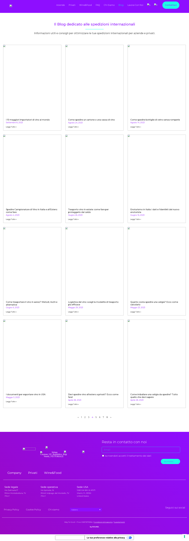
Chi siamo (109, 5)
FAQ (98, 5)
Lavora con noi (135, 5)
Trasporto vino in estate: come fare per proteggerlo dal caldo (88, 210)
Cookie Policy (33, 509)
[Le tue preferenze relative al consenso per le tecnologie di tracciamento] (184, 536)
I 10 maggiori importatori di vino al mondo (28, 120)
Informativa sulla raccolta (70, 537)
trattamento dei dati (140, 456)
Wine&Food (85, 5)
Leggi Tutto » (11, 127)
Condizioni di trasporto (103, 522)
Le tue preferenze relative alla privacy (106, 537)
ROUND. (95, 527)
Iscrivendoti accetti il (128, 456)
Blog (120, 5)
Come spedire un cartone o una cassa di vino (91, 120)
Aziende (60, 5)
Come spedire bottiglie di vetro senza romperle (155, 120)
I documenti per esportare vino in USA (26, 394)
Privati (72, 5)
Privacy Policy (11, 509)
